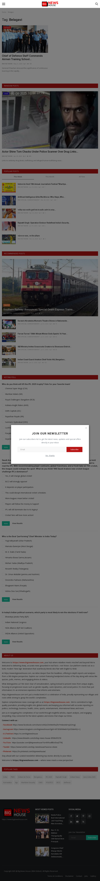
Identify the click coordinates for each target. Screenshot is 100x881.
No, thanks (50, 455)
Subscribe (74, 449)
